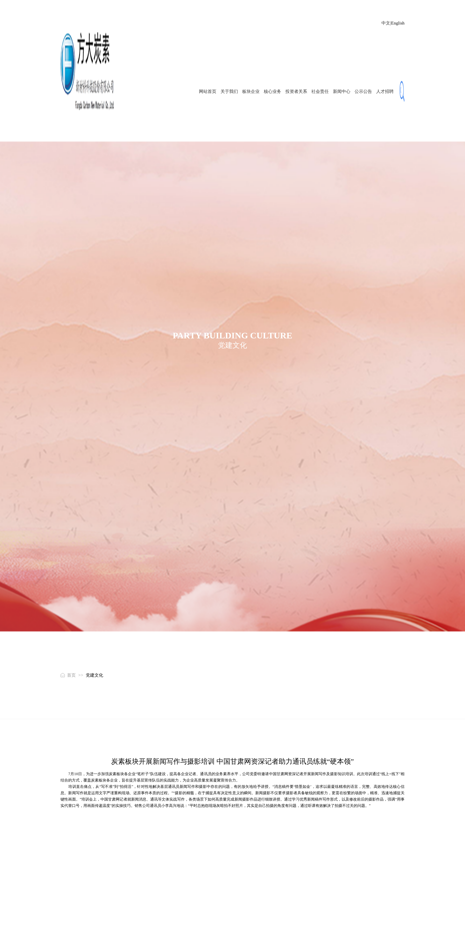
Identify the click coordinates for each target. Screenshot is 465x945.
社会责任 (320, 91)
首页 (71, 675)
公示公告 (363, 91)
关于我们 (229, 91)
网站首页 (207, 91)
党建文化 (94, 675)
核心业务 (272, 91)
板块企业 (251, 91)
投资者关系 (296, 91)
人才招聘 (385, 91)
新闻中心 (341, 91)
